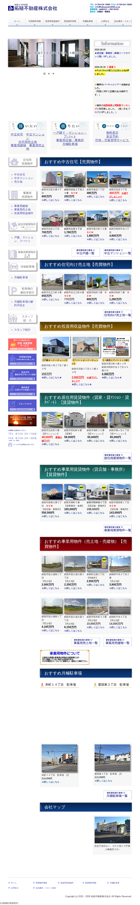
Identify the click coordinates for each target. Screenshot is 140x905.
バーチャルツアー (112, 84)
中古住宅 (17, 134)
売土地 (18, 181)
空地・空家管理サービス (112, 140)
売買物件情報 (35, 21)
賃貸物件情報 (70, 21)
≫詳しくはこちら (73, 200)
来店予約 (112, 136)
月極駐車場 (87, 21)
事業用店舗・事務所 (70, 140)
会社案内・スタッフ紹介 (123, 21)
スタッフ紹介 (22, 329)
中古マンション (23, 178)
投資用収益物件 (52, 21)
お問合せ (105, 21)
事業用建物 (18, 145)
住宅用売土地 (27, 142)
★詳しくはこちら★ (82, 384)
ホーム (17, 21)
